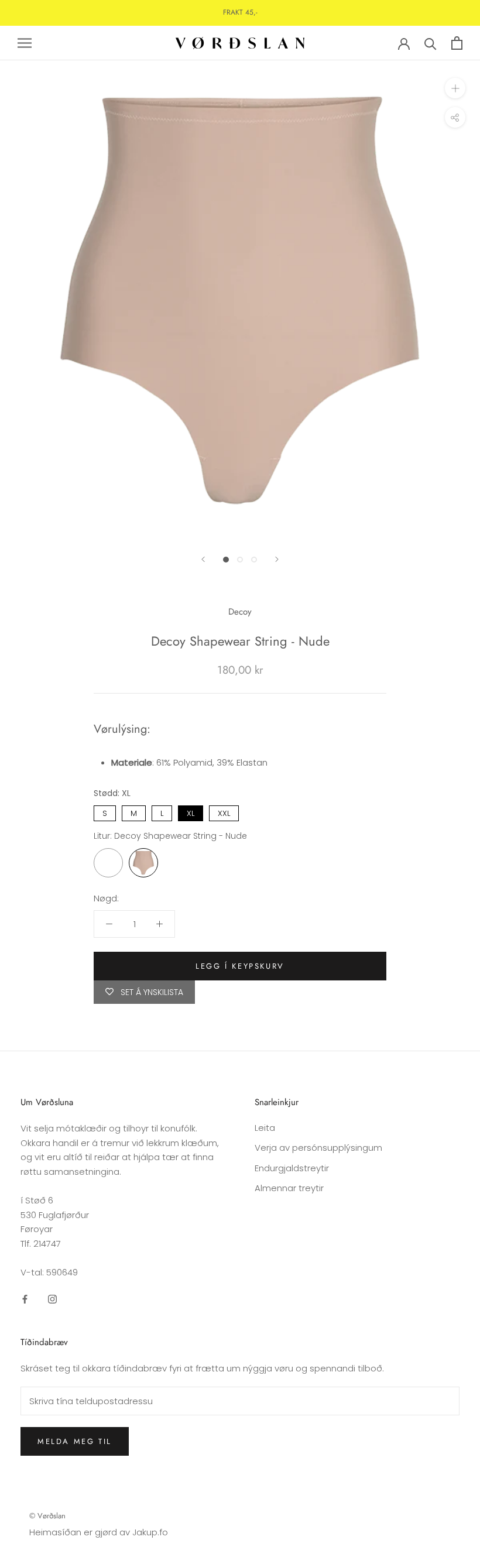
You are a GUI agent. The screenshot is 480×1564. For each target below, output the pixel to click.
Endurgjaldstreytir (292, 1168)
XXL (224, 812)
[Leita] (430, 43)
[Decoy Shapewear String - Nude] (143, 862)
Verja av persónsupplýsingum (318, 1147)
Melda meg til (74, 1441)
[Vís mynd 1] (226, 560)
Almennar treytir (289, 1188)
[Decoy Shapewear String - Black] (108, 862)
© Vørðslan (47, 1515)
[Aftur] (203, 559)
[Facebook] (24, 1299)
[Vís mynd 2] (240, 560)
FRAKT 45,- (240, 12)
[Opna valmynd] (25, 43)
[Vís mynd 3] (254, 560)
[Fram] (277, 559)
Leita (265, 1127)
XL (191, 812)
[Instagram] (52, 1299)
